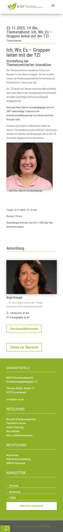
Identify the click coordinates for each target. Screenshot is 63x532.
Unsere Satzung (14, 427)
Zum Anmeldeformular (24, 329)
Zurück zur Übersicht (24, 347)
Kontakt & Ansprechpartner (21, 419)
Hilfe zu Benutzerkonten (19, 435)
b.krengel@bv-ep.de (19, 317)
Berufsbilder (13, 431)
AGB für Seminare (15, 463)
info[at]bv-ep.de (15, 399)
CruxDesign (45, 526)
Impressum (12, 455)
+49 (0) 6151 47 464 (19, 313)
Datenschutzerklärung (18, 459)
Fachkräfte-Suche (16, 423)
